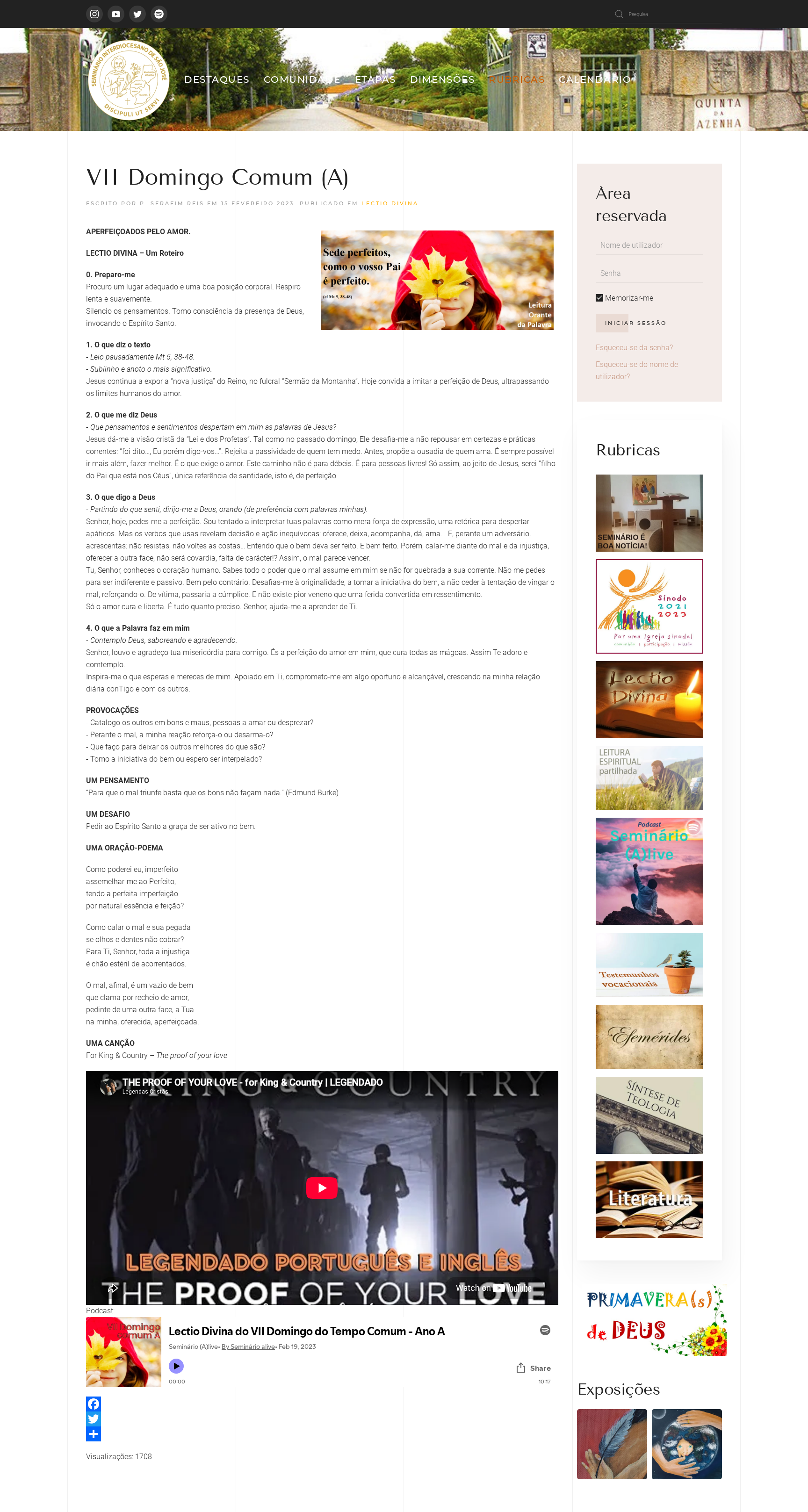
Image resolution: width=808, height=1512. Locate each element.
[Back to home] (128, 79)
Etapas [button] (375, 79)
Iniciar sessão (636, 323)
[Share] (322, 1433)
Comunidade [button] (302, 79)
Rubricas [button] (517, 79)
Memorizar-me (628, 298)
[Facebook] (322, 1404)
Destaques (217, 79)
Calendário (595, 79)
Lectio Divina (389, 203)
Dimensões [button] (442, 79)
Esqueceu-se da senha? (634, 347)
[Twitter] (322, 1418)
